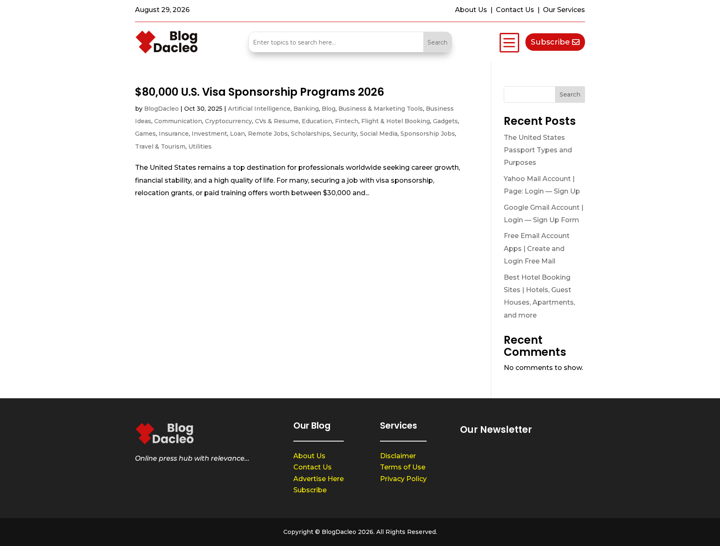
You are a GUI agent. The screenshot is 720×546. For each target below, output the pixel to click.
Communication (178, 121)
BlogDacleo (161, 108)
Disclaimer (398, 456)
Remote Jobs (268, 133)
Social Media (379, 133)
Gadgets (445, 121)
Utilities (200, 146)
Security (345, 133)
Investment (209, 133)
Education (317, 121)
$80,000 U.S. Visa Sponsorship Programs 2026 (259, 91)
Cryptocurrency (228, 121)
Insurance (174, 133)
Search (570, 94)
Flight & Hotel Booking (395, 121)
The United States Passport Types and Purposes (538, 150)
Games (145, 133)
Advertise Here (318, 479)
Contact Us (312, 467)
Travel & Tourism (160, 146)
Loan (237, 133)
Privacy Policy (403, 479)
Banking (306, 108)
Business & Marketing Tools (380, 108)
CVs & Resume (277, 121)
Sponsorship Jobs (427, 133)
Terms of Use (402, 467)
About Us (309, 456)
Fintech (346, 121)
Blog (328, 108)
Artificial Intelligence (259, 108)
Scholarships (310, 133)
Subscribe (550, 42)
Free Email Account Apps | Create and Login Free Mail (537, 248)
